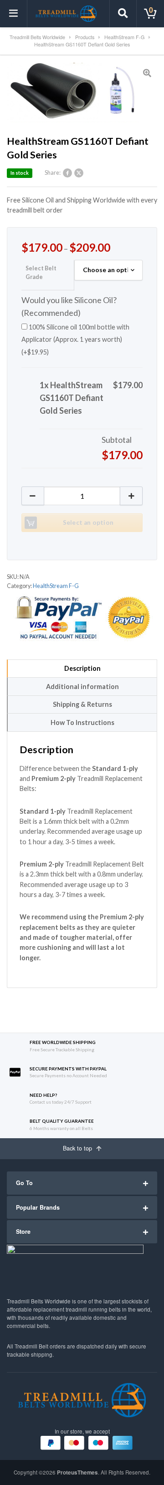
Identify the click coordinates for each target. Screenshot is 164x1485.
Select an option (88, 522)
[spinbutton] (82, 496)
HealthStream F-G (56, 586)
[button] (131, 496)
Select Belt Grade (41, 273)
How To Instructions (82, 722)
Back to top (78, 1148)
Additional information (82, 686)
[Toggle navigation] (13, 13)
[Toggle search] (123, 13)
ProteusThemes (77, 1472)
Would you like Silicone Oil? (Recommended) (69, 306)
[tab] (82, 668)
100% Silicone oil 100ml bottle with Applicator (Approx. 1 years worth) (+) (75, 339)
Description (82, 668)
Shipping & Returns (82, 704)
